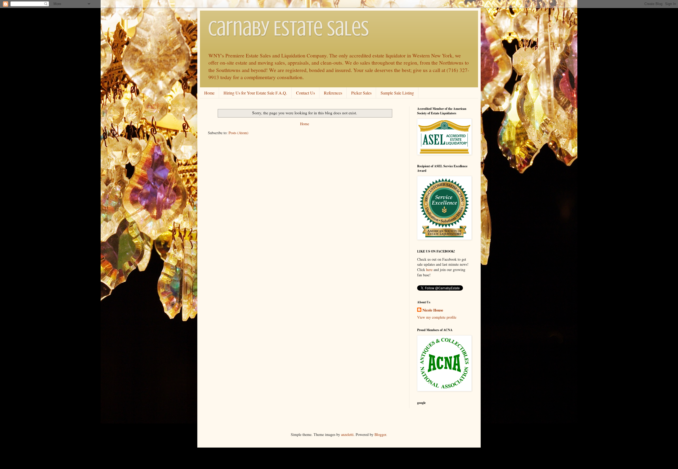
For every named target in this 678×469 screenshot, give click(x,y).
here (429, 269)
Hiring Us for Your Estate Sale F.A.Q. (255, 93)
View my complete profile (436, 317)
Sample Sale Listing (397, 93)
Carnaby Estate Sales (288, 28)
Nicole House (432, 310)
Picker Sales (361, 93)
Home (209, 93)
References (333, 93)
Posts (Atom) (238, 132)
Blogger (380, 434)
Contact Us (305, 93)
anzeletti (347, 434)
